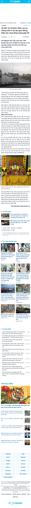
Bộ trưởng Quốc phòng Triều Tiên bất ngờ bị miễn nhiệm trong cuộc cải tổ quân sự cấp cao (16, 345)
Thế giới (8, 460)
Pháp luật (23, 457)
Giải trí (8, 467)
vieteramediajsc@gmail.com (20, 487)
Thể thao (23, 460)
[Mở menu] (2, 1)
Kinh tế (8, 463)
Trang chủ (7, 454)
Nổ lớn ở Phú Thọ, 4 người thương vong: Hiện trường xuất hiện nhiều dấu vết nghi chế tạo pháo (16, 368)
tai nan (4, 228)
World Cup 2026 (8, 477)
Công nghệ (8, 473)
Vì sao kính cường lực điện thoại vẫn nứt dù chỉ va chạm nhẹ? (16, 340)
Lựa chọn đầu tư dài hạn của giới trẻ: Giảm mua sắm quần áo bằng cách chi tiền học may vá (16, 354)
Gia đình (23, 467)
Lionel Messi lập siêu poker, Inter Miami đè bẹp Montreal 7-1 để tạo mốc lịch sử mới (16, 336)
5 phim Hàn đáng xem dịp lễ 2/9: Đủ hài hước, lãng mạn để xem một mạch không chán (16, 332)
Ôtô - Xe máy (23, 473)
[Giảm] (9, 37)
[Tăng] (14, 37)
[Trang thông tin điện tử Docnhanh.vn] (15, 1)
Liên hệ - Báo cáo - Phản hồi (19, 494)
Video (23, 454)
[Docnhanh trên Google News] (4, 37)
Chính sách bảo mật (6, 494)
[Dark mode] (29, 1)
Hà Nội (8, 228)
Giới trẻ (23, 463)
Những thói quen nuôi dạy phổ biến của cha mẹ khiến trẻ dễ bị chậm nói (16, 363)
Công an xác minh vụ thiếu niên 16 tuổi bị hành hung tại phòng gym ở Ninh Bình (16, 359)
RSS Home (15, 496)
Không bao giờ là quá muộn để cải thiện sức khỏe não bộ (16, 350)
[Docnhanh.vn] (15, 503)
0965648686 (7, 487)
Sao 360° (23, 470)
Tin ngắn (13, 230)
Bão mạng (13, 228)
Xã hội (7, 457)
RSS (28, 494)
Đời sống (8, 470)
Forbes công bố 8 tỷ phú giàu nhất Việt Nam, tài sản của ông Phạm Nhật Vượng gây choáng (16, 373)
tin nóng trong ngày (6, 230)
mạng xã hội (19, 228)
